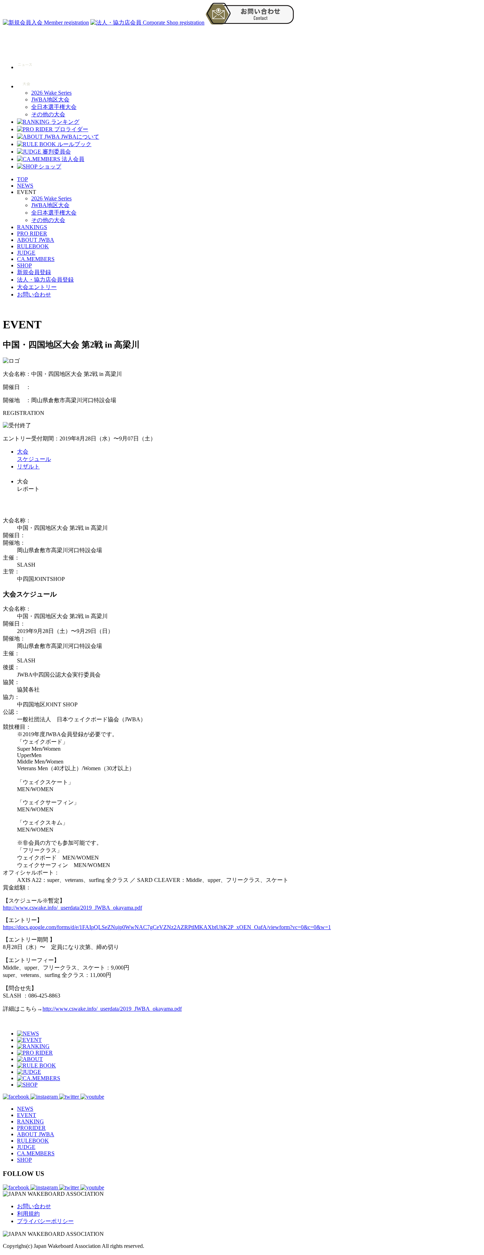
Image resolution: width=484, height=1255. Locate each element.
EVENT (26, 1115)
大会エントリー (37, 287)
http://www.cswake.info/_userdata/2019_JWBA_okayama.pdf (72, 908)
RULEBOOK (33, 246)
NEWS (25, 186)
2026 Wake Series (51, 93)
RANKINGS (32, 227)
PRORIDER (31, 1128)
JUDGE (26, 253)
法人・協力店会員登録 (45, 280)
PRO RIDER (32, 234)
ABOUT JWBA (35, 240)
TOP (22, 179)
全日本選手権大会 (54, 107)
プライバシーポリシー (45, 1221)
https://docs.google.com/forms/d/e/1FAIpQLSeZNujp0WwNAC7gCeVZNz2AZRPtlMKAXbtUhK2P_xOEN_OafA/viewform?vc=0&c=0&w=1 (167, 927)
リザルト (28, 466)
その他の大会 (48, 114)
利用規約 (28, 1214)
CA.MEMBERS (36, 259)
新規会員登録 (34, 272)
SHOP (24, 265)
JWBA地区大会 (50, 99)
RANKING (30, 1121)
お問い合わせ (34, 294)
